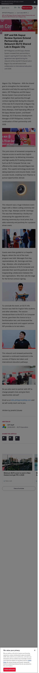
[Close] (35, 650)
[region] (19, 660)
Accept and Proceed (9, 669)
